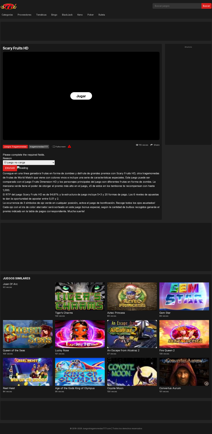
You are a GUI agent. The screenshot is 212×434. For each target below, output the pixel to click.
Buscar (206, 6)
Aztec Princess (116, 312)
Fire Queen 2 (167, 350)
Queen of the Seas (14, 350)
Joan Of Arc (10, 284)
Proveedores (24, 14)
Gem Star (165, 312)
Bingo (54, 14)
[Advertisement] (106, 31)
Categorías (7, 14)
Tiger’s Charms (64, 312)
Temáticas (41, 14)
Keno (80, 14)
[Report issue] (69, 146)
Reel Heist (9, 388)
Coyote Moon (115, 388)
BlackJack (67, 14)
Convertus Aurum (170, 388)
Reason (7, 158)
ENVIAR (10, 168)
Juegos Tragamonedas (15, 146)
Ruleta (102, 14)
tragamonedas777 (39, 146)
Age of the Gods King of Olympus (75, 388)
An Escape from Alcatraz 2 (123, 350)
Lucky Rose (62, 350)
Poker (91, 14)
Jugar (81, 96)
